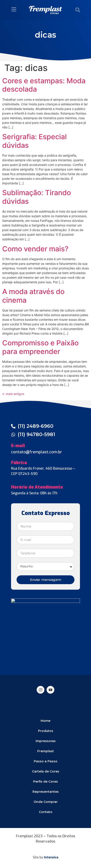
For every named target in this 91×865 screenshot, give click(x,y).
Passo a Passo (45, 761)
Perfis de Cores (45, 782)
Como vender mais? (35, 248)
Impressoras (46, 741)
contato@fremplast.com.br (36, 452)
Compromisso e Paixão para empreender (40, 347)
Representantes (45, 792)
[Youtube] (50, 690)
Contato (45, 812)
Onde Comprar (46, 802)
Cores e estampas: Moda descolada (43, 84)
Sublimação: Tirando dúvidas (36, 196)
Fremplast (45, 751)
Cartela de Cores (45, 771)
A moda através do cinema (33, 295)
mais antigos (13, 394)
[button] (77, 10)
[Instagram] (40, 690)
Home (45, 721)
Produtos (45, 731)
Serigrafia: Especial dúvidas (34, 140)
